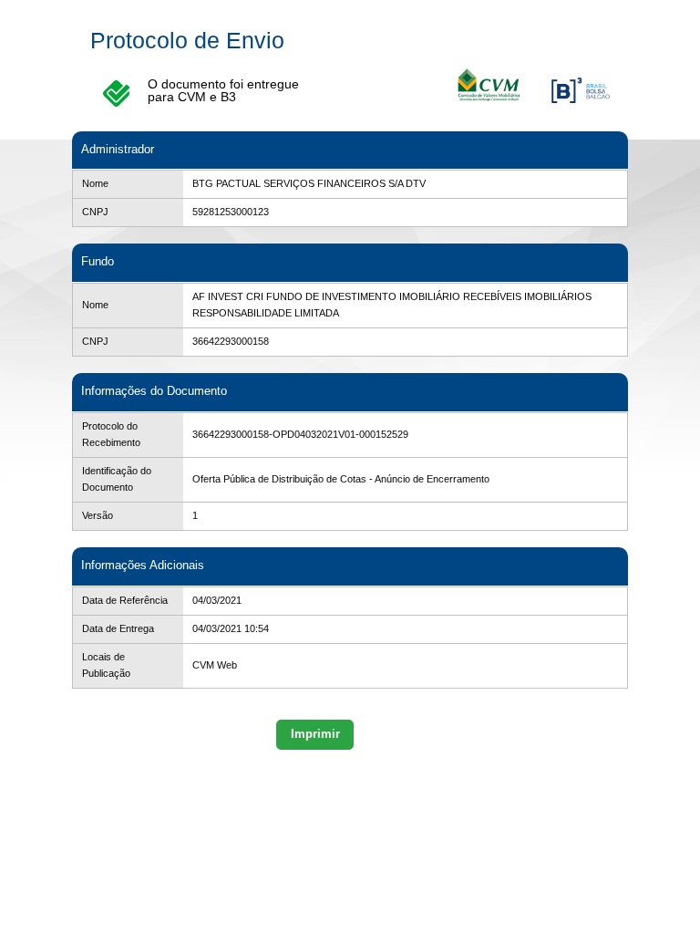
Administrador (117, 149)
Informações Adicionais (142, 565)
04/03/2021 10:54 (230, 628)
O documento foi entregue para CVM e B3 (223, 90)
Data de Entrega (118, 628)
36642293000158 (230, 341)
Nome (95, 183)
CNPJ (95, 211)
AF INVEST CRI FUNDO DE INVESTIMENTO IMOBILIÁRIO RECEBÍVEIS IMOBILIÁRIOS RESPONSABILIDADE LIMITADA (392, 304)
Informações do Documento (154, 391)
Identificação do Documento (116, 479)
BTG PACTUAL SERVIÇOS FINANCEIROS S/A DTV (309, 183)
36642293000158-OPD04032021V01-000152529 (300, 434)
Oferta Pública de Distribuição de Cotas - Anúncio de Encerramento (340, 478)
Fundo (97, 261)
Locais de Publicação (106, 665)
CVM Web (214, 664)
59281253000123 (230, 211)
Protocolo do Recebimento (111, 434)
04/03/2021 (217, 600)
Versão (97, 515)
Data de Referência (125, 600)
